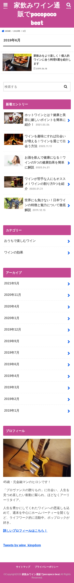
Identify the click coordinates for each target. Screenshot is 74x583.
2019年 (16, 31)
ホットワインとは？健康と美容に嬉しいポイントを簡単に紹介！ (45, 119)
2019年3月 (11, 387)
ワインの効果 (13, 252)
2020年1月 (11, 318)
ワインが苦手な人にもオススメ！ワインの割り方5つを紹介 (45, 183)
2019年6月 (11, 364)
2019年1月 (11, 410)
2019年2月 (11, 399)
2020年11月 (12, 294)
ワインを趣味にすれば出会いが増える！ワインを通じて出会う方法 (45, 141)
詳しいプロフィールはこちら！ (25, 530)
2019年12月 (12, 329)
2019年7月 (11, 352)
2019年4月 (11, 375)
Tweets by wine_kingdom (22, 545)
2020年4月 (11, 306)
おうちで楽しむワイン (20, 240)
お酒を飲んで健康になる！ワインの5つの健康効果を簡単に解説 (45, 162)
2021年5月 (11, 283)
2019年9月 (11, 341)
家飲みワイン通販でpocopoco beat (37, 13)
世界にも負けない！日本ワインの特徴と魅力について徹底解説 (45, 204)
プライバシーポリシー (46, 567)
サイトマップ (23, 567)
